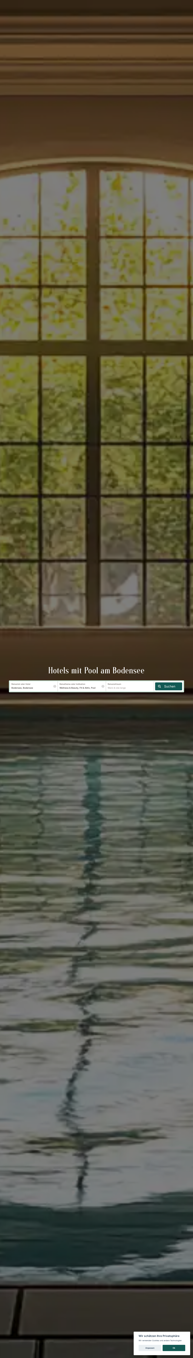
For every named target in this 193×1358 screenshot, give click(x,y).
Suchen (169, 686)
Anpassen (149, 1348)
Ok (174, 1348)
